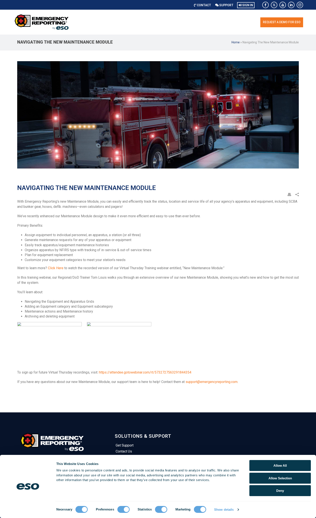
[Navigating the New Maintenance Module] (158, 115)
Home (236, 42)
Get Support (124, 445)
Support (226, 5)
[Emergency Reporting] (41, 22)
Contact (203, 5)
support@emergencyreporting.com (212, 382)
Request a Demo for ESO (282, 22)
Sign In (247, 5)
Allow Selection (280, 478)
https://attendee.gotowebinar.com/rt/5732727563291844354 (145, 372)
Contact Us (124, 451)
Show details (224, 509)
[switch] (123, 509)
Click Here (55, 268)
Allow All (280, 465)
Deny (280, 490)
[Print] (289, 194)
